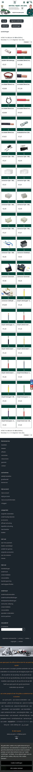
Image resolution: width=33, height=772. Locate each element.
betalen (3, 448)
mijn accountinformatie (8, 500)
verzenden (4, 455)
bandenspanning (6, 581)
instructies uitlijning (7, 604)
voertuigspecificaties (7, 584)
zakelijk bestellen (6, 476)
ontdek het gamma (6, 549)
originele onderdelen (7, 514)
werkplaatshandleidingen (8, 601)
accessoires (4, 520)
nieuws (3, 558)
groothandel (4, 479)
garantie (3, 462)
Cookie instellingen (16, 763)
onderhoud (4, 572)
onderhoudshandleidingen (9, 597)
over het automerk (6, 543)
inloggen (4, 503)
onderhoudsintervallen (8, 594)
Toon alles (21, 40)
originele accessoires (7, 552)
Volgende (15, 40)
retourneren (5, 459)
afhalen (3, 452)
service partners (6, 616)
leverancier (4, 482)
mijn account (5, 493)
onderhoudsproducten (8, 517)
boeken (3, 532)
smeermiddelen (5, 575)
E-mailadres (4, 626)
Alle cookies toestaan (16, 768)
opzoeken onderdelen (7, 613)
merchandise (5, 529)
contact (3, 466)
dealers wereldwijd (6, 546)
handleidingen (5, 568)
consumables (5, 578)
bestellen (4, 445)
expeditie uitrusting (7, 526)
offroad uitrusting (6, 523)
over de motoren (6, 555)
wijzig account (5, 496)
